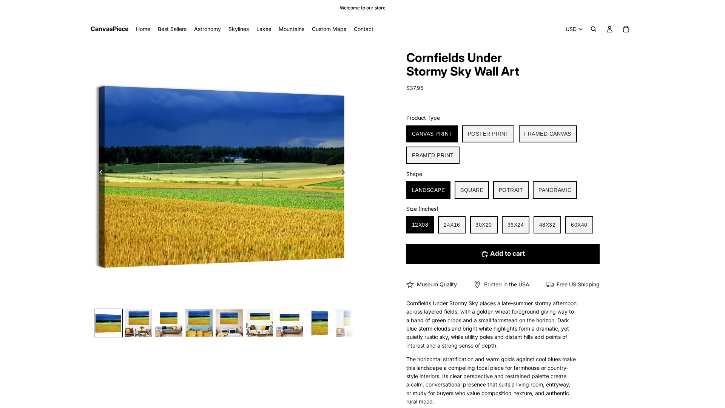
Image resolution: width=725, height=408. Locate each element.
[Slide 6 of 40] (259, 323)
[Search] (593, 29)
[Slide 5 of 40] (229, 323)
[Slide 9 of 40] (350, 323)
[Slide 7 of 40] (289, 323)
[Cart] (626, 29)
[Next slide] (345, 173)
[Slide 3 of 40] (168, 323)
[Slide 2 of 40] (138, 323)
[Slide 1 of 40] (108, 323)
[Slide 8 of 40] (319, 323)
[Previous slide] (99, 173)
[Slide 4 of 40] (199, 323)
